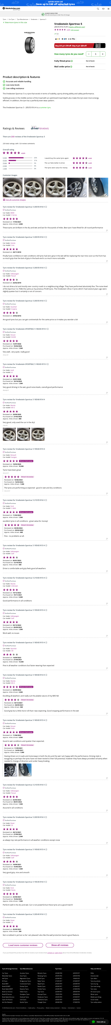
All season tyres (95, 992)
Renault (13, 455)
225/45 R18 (58, 989)
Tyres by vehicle (95, 981)
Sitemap (64, 1008)
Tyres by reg (94, 984)
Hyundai (14, 649)
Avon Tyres (23, 976)
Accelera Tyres (24, 973)
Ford (12, 506)
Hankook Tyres (24, 997)
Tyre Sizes (58, 969)
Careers (79, 1008)
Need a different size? (77, 27)
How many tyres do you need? (69, 54)
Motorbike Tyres (7, 976)
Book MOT (5, 984)
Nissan (13, 335)
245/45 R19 (76, 992)
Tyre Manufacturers (26, 969)
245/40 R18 (58, 1002)
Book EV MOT (6, 986)
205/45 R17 (58, 986)
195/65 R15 (76, 978)
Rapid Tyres (41, 984)
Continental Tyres (25, 984)
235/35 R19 (58, 997)
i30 (12, 651)
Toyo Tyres (41, 992)
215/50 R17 (76, 997)
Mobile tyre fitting (96, 997)
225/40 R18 (58, 973)
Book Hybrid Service (8, 997)
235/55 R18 (76, 976)
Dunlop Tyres (24, 986)
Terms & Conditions (21, 1008)
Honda (13, 243)
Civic (13, 245)
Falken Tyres (24, 992)
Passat (13, 276)
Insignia (14, 309)
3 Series (14, 215)
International (71, 1008)
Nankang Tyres (42, 976)
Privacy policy (40, 1008)
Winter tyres (94, 994)
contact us (50, 953)
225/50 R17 (58, 992)
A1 (12, 372)
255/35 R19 (58, 984)
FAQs (92, 973)
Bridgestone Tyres (25, 981)
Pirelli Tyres (41, 978)
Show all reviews (59, 945)
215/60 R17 (76, 986)
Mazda (13, 405)
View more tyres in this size (16, 22)
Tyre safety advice (96, 1002)
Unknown (14, 586)
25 (12, 825)
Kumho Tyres (24, 1002)
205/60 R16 (76, 994)
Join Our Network (7, 1002)
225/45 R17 (58, 978)
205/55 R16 (58, 976)
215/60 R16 (76, 1002)
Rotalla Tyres (41, 986)
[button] (98, 8)
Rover (13, 823)
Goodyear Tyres (25, 994)
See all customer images (16, 200)
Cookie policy (31, 1008)
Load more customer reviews (22, 945)
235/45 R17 (76, 1000)
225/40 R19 (76, 984)
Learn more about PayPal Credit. (41, 1021)
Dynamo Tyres (24, 989)
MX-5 (13, 408)
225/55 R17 (76, 973)
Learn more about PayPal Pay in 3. (59, 1021)
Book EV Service (7, 994)
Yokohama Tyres (43, 1000)
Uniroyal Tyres (42, 994)
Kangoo (14, 457)
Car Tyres (5, 973)
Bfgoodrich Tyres (25, 978)
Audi (12, 370)
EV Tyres (4, 981)
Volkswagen (15, 274)
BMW (12, 213)
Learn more (58, 953)
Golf (12, 553)
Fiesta (13, 890)
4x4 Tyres (5, 978)
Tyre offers (94, 978)
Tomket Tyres (42, 989)
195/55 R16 (58, 994)
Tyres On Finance (7, 1000)
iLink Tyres (23, 1000)
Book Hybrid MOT (7, 989)
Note (13, 728)
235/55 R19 (58, 1000)
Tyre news (94, 989)
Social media (94, 1000)
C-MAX (13, 508)
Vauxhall (14, 307)
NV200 (13, 337)
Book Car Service (7, 992)
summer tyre (45, 107)
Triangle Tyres (42, 1002)
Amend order (95, 976)
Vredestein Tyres (43, 997)
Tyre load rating (95, 986)
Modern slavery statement (53, 1008)
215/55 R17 (58, 981)
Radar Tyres (41, 981)
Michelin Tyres (42, 973)
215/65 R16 (76, 989)
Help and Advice (96, 969)
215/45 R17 (76, 981)
